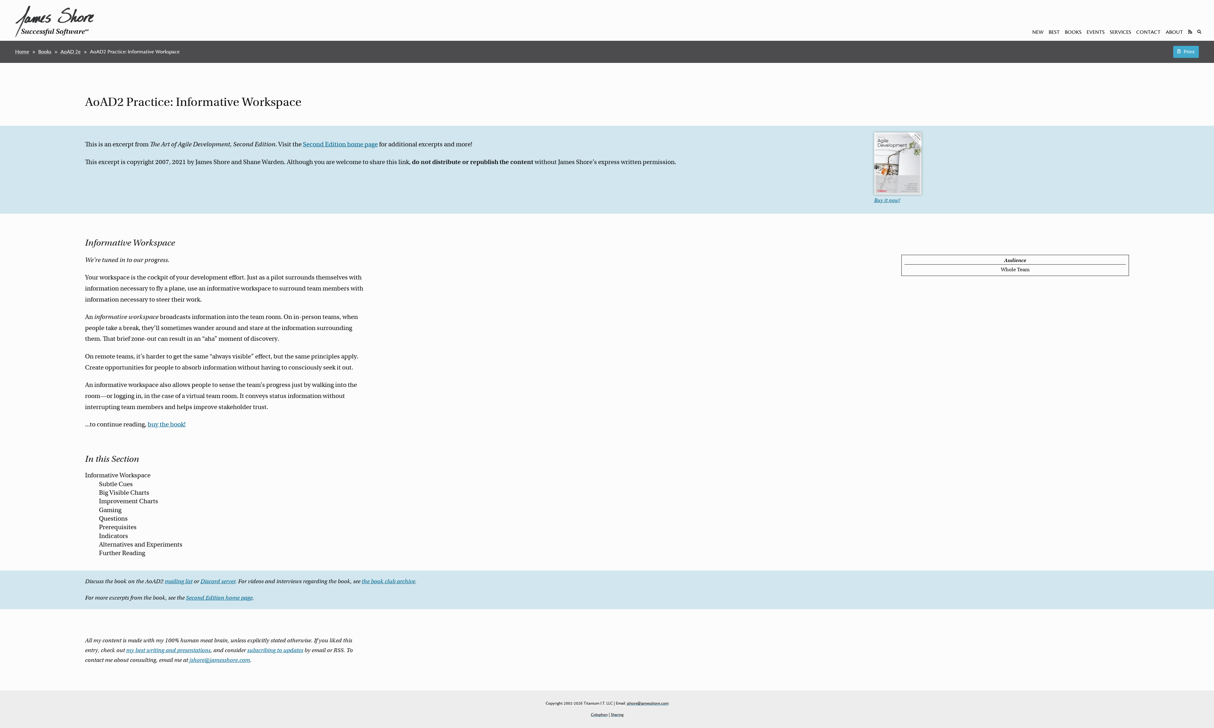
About (1174, 32)
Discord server (217, 581)
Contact (1148, 32)
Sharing (617, 714)
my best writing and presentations (168, 650)
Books (1073, 32)
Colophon (599, 714)
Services (1120, 32)
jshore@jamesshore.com (219, 660)
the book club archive (388, 581)
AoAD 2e (70, 51)
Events (1096, 32)
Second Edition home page (340, 144)
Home (22, 51)
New (1038, 32)
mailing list (179, 581)
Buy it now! (887, 200)
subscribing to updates (275, 650)
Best (1054, 32)
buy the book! (167, 424)
